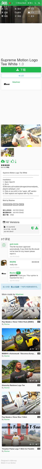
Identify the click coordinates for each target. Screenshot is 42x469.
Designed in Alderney (9, 460)
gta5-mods (14, 244)
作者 (18, 273)
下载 (22, 70)
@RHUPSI (13, 275)
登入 (12, 287)
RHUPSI (13, 262)
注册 (17, 287)
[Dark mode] (35, 3)
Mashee (16, 82)
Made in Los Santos (8, 463)
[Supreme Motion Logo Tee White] (21, 136)
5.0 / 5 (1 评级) (5, 167)
